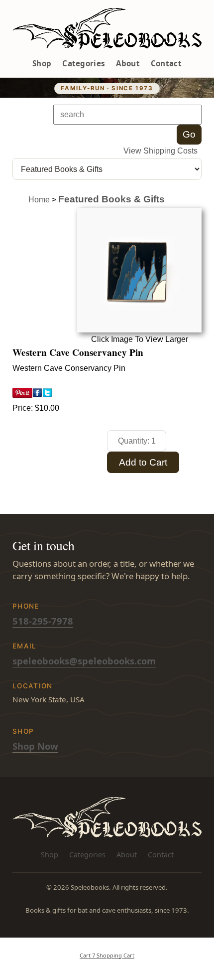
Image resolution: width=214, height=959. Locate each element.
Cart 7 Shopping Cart (107, 955)
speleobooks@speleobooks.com (84, 660)
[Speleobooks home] (107, 28)
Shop (41, 63)
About (128, 63)
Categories (83, 63)
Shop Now (35, 746)
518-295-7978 (42, 621)
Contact (166, 63)
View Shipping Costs (160, 151)
